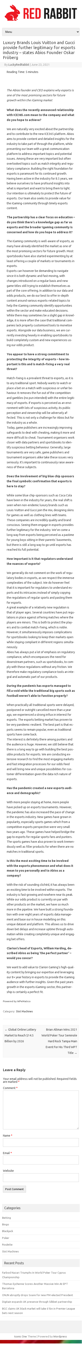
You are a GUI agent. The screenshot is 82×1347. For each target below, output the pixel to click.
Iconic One (20, 1336)
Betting (6, 1217)
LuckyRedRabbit (18, 64)
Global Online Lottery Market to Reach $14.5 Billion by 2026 (20, 1035)
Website (8, 1170)
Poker (5, 1237)
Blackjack (7, 1231)
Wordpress (60, 1336)
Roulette (7, 1244)
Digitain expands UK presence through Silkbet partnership (37, 1301)
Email (7, 1153)
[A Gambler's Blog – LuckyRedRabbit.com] (41, 20)
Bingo (5, 1224)
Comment (10, 1088)
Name (7, 1135)
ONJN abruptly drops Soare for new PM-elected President (37, 1295)
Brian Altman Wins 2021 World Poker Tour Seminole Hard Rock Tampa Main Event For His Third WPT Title (59, 1041)
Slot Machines (24, 1011)
